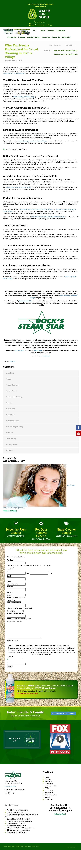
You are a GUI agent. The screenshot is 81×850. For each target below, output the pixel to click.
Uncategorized (11, 444)
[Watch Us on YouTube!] (50, 25)
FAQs (47, 788)
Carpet (8, 379)
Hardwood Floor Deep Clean (16, 826)
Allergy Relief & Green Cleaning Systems (20, 828)
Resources (46, 37)
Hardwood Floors (12, 420)
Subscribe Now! (60, 814)
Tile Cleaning (11, 438)
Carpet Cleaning (12, 385)
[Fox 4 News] (60, 739)
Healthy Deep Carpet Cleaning (17, 812)
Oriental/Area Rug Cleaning (16, 823)
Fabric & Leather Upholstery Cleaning (19, 821)
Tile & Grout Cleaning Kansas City (18, 830)
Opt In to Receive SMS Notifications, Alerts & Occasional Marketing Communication (39, 645)
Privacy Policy (35, 846)
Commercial (11, 37)
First (27, 573)
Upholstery (10, 450)
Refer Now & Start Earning (63, 713)
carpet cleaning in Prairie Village (14, 73)
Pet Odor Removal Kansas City (17, 810)
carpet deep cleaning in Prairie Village (18, 187)
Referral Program (33, 37)
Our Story (50, 31)
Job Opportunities (51, 795)
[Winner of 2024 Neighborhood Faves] (22, 739)
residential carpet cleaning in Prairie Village (32, 141)
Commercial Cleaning (14, 397)
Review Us (56, 37)
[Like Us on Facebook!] (6, 793)
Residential (60, 31)
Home (43, 31)
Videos (47, 797)
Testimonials (49, 792)
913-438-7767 (41, 22)
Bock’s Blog (49, 790)
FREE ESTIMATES (9, 511)
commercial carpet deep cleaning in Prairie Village (48, 217)
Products (21, 37)
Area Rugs (10, 373)
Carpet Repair (11, 391)
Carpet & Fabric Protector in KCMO (18, 819)
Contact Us (66, 37)
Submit (10, 667)
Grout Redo (10, 409)
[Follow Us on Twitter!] (48, 25)
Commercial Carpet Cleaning (16, 832)
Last (50, 573)
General (12, 361)
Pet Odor (9, 432)
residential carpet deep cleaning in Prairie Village (36, 209)
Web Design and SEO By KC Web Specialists (70, 846)
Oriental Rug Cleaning (14, 427)
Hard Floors (10, 415)
